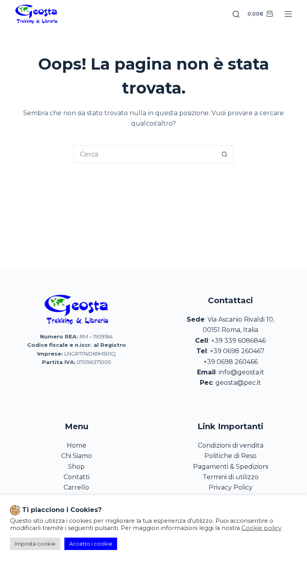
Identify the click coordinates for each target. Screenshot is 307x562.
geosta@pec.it (238, 382)
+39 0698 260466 (230, 362)
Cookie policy (261, 528)
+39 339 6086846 (238, 340)
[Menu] (288, 14)
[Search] (236, 14)
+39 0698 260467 (237, 351)
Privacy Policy (231, 487)
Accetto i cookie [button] (90, 543)
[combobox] (145, 154)
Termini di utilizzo (231, 477)
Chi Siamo (76, 456)
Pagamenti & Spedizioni (230, 466)
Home (76, 445)
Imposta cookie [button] (35, 543)
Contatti (77, 477)
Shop (76, 466)
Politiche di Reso (230, 456)
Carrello (76, 487)
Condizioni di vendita (230, 445)
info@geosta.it (241, 372)
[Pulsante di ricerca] (224, 154)
